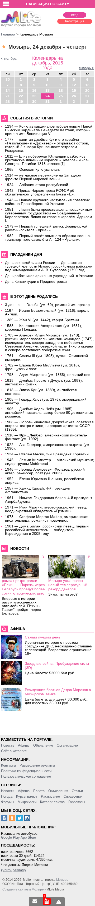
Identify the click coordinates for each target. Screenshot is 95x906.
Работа (39, 791)
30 (8, 79)
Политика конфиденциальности (26, 771)
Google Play (10, 837)
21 (8, 96)
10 (47, 85)
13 (87, 85)
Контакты (8, 765)
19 (74, 90)
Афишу (24, 745)
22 (21, 96)
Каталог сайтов (52, 802)
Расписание (50, 796)
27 (87, 96)
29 (21, 101)
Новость (7, 745)
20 (87, 90)
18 (61, 90)
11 (61, 85)
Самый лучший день (42, 637)
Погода (6, 796)
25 (61, 96)
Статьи (77, 791)
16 (34, 90)
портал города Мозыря (21, 25)
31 (47, 101)
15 (21, 90)
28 (8, 101)
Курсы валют (26, 796)
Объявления (58, 791)
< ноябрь (9, 58)
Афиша (24, 791)
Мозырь (62, 880)
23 (34, 96)
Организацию (67, 745)
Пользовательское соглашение (26, 776)
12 (74, 85)
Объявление (43, 745)
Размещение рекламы (37, 765)
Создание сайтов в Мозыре (23, 889)
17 (47, 90)
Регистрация (74, 21)
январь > (86, 68)
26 (74, 96)
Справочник (73, 796)
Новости (7, 791)
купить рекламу (13, 870)
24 (47, 96)
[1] (47, 901)
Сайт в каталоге (14, 751)
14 (8, 90)
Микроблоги (27, 802)
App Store (28, 837)
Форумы (7, 802)
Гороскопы (76, 802)
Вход (74, 15)
